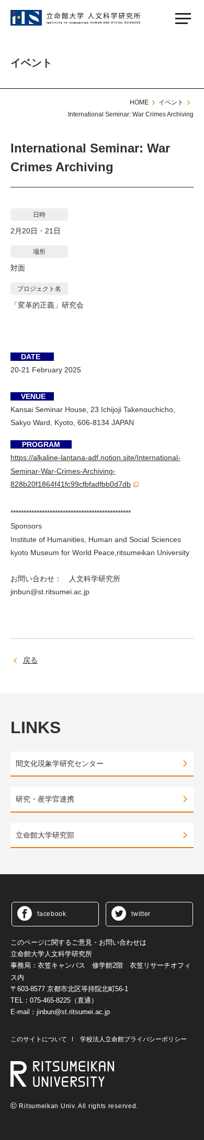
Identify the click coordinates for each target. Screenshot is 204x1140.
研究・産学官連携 (45, 799)
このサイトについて (38, 1039)
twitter (141, 914)
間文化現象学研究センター (60, 763)
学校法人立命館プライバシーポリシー (133, 1039)
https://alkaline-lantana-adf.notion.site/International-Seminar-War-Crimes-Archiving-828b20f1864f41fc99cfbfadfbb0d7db (95, 470)
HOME (139, 102)
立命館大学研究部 (45, 835)
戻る (30, 660)
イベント (171, 102)
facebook (51, 914)
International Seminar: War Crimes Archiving (131, 114)
